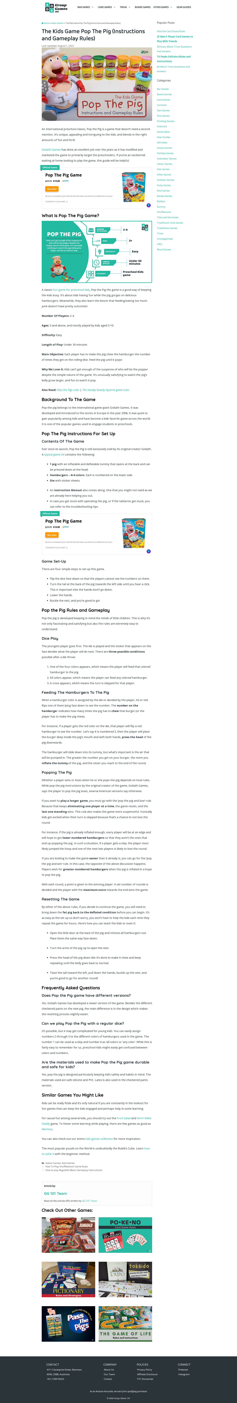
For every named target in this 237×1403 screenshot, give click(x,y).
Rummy (161, 206)
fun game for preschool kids (71, 290)
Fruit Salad (124, 1118)
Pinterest (183, 1369)
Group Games (164, 147)
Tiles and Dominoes (167, 217)
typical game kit (54, 454)
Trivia (123, 7)
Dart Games (163, 110)
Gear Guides (184, 7)
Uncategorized (165, 238)
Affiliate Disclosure (147, 1374)
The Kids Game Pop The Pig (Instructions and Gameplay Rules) (93, 23)
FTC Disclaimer (145, 1379)
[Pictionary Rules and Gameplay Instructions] (68, 1279)
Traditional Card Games (170, 222)
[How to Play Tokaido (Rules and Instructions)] (125, 1279)
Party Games (164, 185)
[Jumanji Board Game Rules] (68, 1235)
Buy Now (52, 188)
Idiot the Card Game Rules (171, 31)
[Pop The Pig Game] (134, 203)
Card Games (105, 7)
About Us (109, 1369)
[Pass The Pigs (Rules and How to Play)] (68, 1324)
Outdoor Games (165, 179)
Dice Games (163, 115)
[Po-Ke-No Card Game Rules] (125, 1235)
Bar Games (83, 7)
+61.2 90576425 (55, 1379)
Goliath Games (51, 149)
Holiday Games (165, 153)
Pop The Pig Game (63, 175)
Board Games (143, 7)
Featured (162, 126)
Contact (108, 1379)
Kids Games (68, 1163)
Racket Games (164, 196)
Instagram (184, 1374)
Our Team (109, 1374)
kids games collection (99, 1139)
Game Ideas (163, 131)
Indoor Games (57, 23)
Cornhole (162, 105)
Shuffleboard (164, 212)
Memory (47, 1129)
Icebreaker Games (167, 158)
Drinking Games (165, 121)
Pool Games (163, 190)
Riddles (161, 201)
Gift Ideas (162, 142)
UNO (159, 244)
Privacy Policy (144, 1369)
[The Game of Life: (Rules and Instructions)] (125, 1324)
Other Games (161, 7)
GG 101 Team (55, 1193)
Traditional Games (167, 228)
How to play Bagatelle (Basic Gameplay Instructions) (73, 1170)
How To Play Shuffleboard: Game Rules (66, 1166)
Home (46, 23)
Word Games (164, 249)
